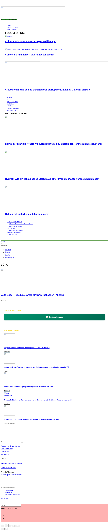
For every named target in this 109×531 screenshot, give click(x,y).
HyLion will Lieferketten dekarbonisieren (27, 214)
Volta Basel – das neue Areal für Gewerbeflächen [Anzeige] (33, 295)
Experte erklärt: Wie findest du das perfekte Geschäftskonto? (26, 348)
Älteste (7, 252)
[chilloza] (9, 36)
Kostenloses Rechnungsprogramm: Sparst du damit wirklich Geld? (29, 386)
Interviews (11, 228)
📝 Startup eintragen (54, 317)
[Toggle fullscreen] (11, 526)
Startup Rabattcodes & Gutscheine (21, 224)
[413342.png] (18, 289)
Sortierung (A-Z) (10, 257)
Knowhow (7, 351)
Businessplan (12, 234)
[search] (22, 442)
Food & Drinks (12, 29)
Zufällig (7, 255)
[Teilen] (7, 525)
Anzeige (3, 300)
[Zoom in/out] (17, 526)
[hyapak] (22, 173)
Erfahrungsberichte (14, 222)
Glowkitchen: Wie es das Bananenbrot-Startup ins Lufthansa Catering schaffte (47, 89)
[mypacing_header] (9, 363)
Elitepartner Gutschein (8, 468)
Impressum (5, 454)
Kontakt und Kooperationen (10, 446)
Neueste (8, 250)
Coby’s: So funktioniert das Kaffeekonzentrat (29, 54)
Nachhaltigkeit (12, 110)
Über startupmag (7, 449)
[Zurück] (2, 529)
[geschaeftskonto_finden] (9, 343)
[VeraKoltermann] (8, 396)
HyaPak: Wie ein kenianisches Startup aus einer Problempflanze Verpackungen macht (52, 179)
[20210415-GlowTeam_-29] (22, 84)
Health (6, 371)
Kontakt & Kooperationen (12, 495)
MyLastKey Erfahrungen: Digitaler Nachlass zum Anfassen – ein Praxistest (32, 419)
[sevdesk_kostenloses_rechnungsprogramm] (9, 382)
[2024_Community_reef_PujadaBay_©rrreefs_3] (22, 138)
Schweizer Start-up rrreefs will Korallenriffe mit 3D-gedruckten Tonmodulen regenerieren (53, 144)
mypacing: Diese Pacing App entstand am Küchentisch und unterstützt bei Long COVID (36, 367)
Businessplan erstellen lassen (11, 475)
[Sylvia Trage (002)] (22, 208)
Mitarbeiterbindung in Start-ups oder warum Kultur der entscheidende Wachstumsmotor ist (38, 400)
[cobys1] (34, 49)
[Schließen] (2, 526)
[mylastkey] (9, 415)
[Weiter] (6, 529)
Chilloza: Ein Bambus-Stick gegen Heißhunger (30, 41)
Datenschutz (5, 451)
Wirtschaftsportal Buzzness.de (12, 463)
